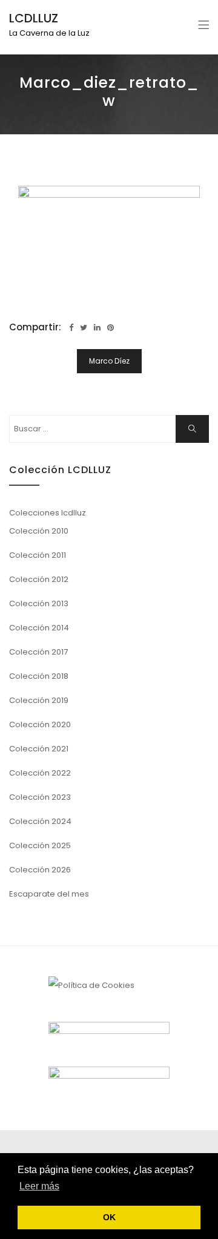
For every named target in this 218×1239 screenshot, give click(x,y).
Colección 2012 (38, 579)
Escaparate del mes (49, 894)
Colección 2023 (40, 797)
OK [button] (109, 1217)
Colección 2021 (38, 748)
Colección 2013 (38, 603)
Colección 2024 (40, 821)
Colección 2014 (39, 627)
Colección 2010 (38, 531)
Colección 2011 (37, 555)
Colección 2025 (40, 845)
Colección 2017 (38, 652)
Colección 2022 (40, 773)
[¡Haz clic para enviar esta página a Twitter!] (83, 327)
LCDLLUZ (33, 18)
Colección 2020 (40, 724)
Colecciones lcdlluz (47, 512)
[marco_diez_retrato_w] (109, 246)
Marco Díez (109, 361)
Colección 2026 (40, 869)
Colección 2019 (38, 700)
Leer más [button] (39, 1186)
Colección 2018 (38, 676)
